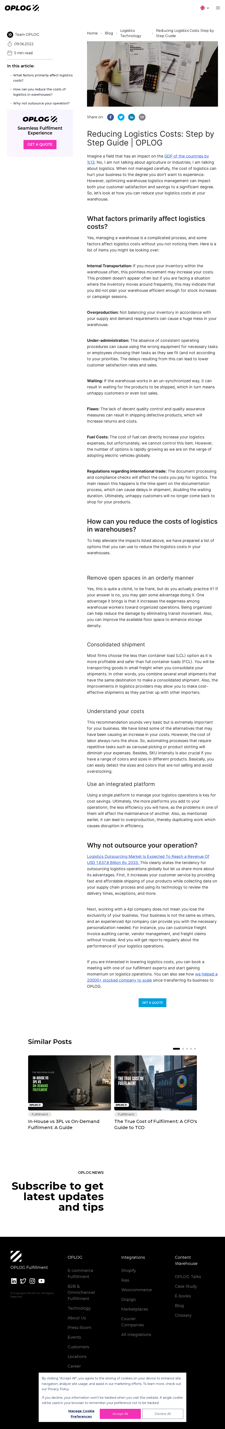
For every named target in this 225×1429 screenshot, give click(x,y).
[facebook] (110, 117)
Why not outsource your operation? (42, 103)
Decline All (163, 1414)
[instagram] (32, 1281)
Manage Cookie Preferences (81, 1413)
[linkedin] (131, 117)
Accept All (120, 1414)
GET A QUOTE (152, 1002)
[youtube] (41, 1281)
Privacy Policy (58, 1389)
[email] (142, 117)
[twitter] (121, 117)
